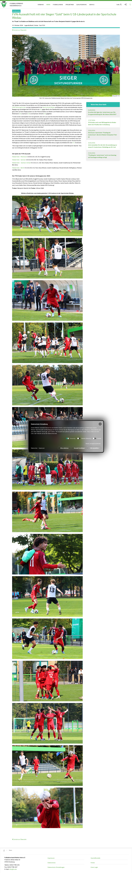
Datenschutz (34, 448)
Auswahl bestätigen (79, 448)
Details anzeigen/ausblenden (93, 443)
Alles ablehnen (64, 448)
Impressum (42, 448)
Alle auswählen (94, 448)
